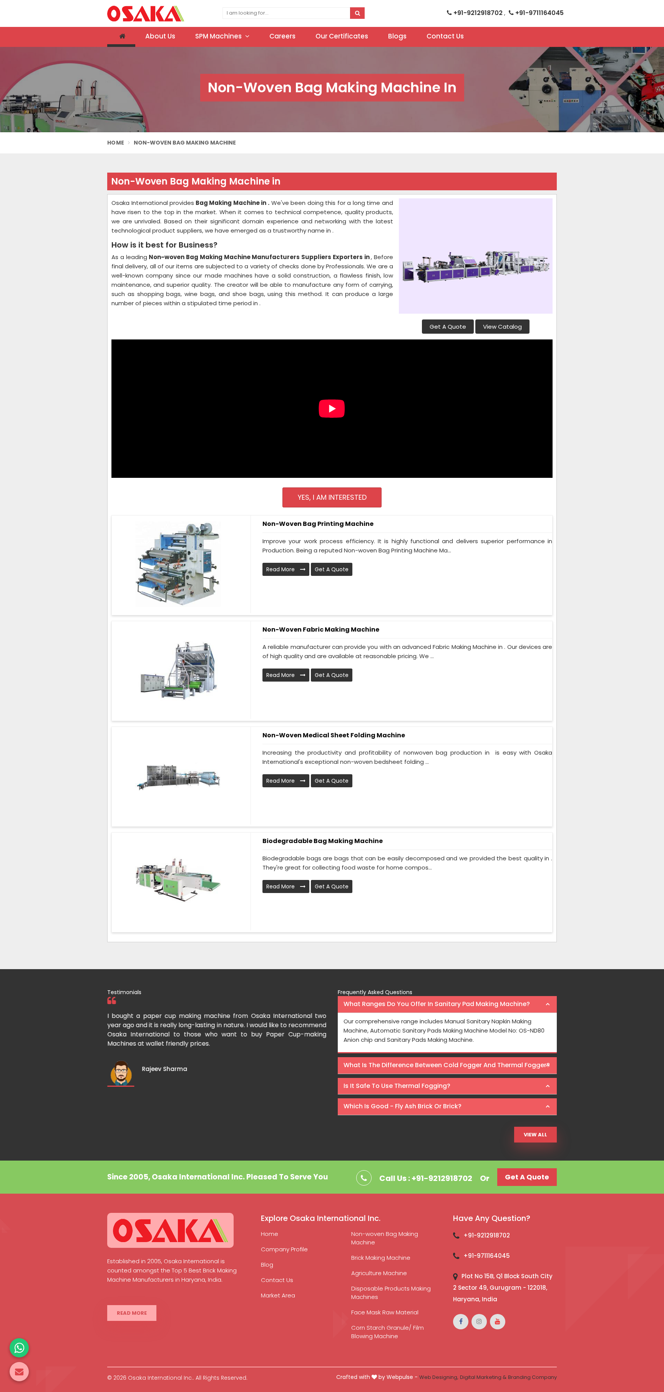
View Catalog (502, 327)
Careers (282, 36)
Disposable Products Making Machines (391, 1292)
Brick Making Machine (380, 1258)
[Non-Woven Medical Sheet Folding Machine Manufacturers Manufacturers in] (178, 776)
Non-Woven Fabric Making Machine (320, 629)
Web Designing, (438, 1377)
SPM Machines (219, 36)
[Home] (121, 37)
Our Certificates (341, 36)
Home (115, 142)
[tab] (447, 1004)
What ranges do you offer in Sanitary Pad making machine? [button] (437, 1004)
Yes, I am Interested (332, 497)
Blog (267, 1265)
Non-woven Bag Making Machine (384, 1238)
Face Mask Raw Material (384, 1312)
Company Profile (284, 1249)
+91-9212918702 (478, 12)
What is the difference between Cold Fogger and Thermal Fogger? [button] (447, 1065)
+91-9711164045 (539, 12)
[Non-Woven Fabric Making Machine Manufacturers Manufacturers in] (178, 670)
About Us (160, 36)
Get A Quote (448, 327)
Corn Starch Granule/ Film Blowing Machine (387, 1332)
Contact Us (445, 36)
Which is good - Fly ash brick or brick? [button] (402, 1106)
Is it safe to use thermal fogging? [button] (397, 1085)
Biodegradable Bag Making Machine (322, 841)
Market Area (278, 1295)
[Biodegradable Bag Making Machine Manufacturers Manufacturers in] (178, 881)
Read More (281, 569)
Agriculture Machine (379, 1273)
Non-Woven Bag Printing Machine (318, 523)
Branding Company (532, 1377)
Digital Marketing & (483, 1377)
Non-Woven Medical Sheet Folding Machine (333, 735)
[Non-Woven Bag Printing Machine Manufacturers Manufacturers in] (178, 564)
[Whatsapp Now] (19, 1347)
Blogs (397, 36)
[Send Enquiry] (19, 1371)
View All (535, 1134)
